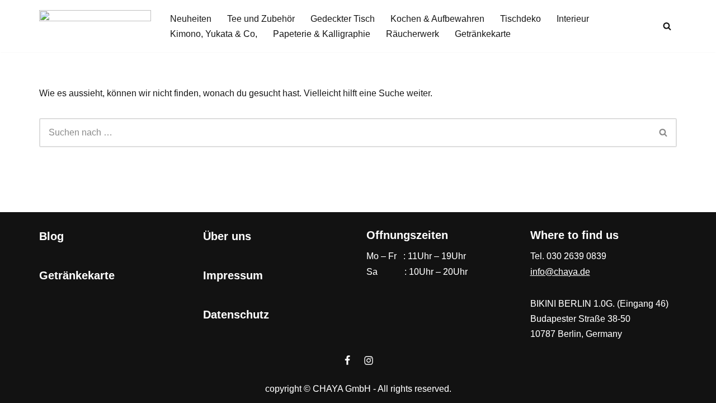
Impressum (233, 275)
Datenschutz (236, 314)
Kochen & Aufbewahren (437, 19)
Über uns (227, 236)
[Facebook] (347, 360)
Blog (51, 236)
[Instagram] (368, 360)
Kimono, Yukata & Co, (213, 34)
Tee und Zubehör (261, 19)
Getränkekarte (483, 34)
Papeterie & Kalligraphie (321, 34)
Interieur (573, 19)
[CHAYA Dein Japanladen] (95, 26)
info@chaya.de (560, 272)
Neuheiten (190, 19)
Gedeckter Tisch (342, 19)
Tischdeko (520, 19)
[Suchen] (667, 26)
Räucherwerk (412, 34)
